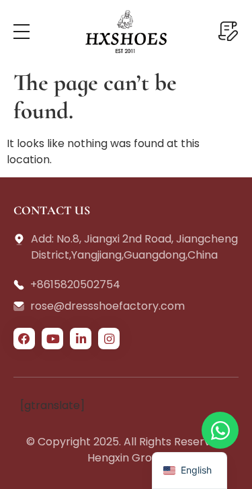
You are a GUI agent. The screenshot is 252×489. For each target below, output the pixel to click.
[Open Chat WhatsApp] (220, 430)
